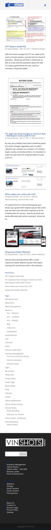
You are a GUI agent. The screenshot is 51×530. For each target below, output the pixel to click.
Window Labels (13, 364)
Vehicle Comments (14, 360)
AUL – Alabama (13, 313)
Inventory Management (14, 353)
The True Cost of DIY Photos (18, 356)
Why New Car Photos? (15, 414)
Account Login (12, 507)
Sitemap (8, 393)
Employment (12, 331)
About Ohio (9, 303)
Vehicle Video (12, 424)
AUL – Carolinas (13, 317)
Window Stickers (38, 49)
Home (7, 346)
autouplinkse (12, 254)
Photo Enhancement (15, 474)
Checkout (8, 342)
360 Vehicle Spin (11, 299)
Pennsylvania (12, 493)
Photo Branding (13, 411)
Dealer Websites (38, 254)
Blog (8, 324)
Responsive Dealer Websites (17, 252)
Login (7, 367)
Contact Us (11, 328)
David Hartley (12, 49)
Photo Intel (9, 375)
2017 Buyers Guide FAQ (15, 46)
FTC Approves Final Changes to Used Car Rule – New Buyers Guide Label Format (25, 134)
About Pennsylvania (13, 306)
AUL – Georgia (12, 320)
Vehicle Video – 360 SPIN (17, 469)
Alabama (10, 484)
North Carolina (13, 488)
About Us (8, 310)
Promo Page (9, 382)
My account (9, 371)
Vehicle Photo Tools (25, 199)
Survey (7, 397)
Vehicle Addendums (13, 400)
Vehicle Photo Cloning (13, 404)
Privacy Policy (10, 378)
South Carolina (13, 490)
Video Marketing (11, 422)
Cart (6, 339)
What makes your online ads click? (20, 194)
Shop (7, 389)
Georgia (10, 486)
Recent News (10, 386)
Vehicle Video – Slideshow (15, 418)
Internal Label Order (13, 350)
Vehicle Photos (11, 408)
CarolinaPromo (11, 335)
